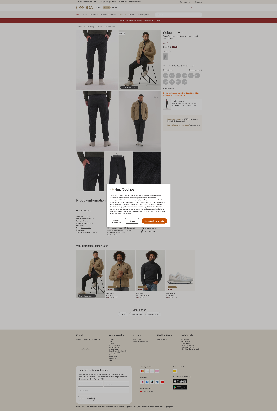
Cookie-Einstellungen (116, 221)
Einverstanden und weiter (154, 221)
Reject (132, 221)
